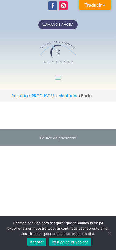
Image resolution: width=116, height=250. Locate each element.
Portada (20, 95)
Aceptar (37, 242)
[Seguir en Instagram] (63, 5)
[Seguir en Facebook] (52, 5)
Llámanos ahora (58, 24)
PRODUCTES (43, 95)
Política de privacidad (58, 138)
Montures (68, 95)
